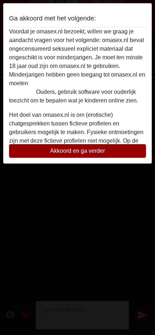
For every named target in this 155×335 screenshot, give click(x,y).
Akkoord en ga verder (77, 151)
